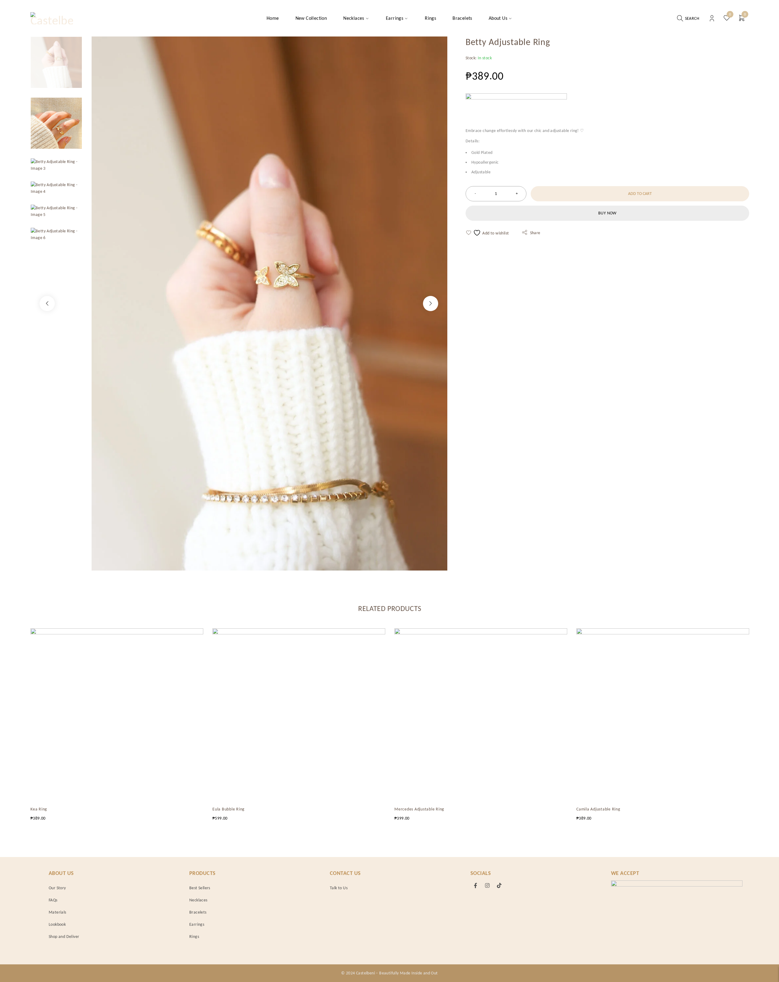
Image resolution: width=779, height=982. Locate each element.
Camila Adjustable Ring (598, 809)
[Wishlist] (488, 233)
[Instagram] (487, 885)
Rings (194, 936)
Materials (57, 912)
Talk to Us (339, 887)
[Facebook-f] (475, 885)
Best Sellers (199, 887)
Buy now (607, 213)
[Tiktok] (499, 885)
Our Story (57, 887)
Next (430, 303)
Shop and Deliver (64, 936)
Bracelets (198, 912)
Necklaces (198, 900)
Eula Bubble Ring (228, 809)
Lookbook (57, 924)
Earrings (196, 924)
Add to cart (640, 193)
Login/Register (711, 18)
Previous (47, 303)
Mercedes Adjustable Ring (419, 809)
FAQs (53, 900)
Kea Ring (38, 809)
